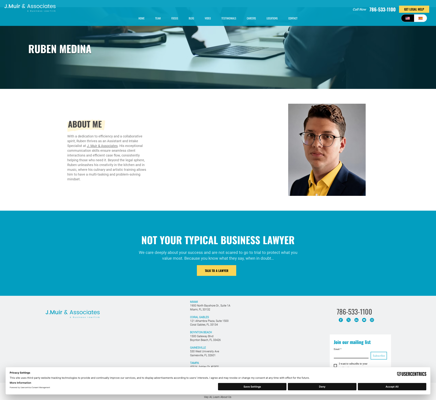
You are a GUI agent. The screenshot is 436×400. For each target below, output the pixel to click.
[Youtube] (364, 320)
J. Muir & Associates (102, 146)
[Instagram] (372, 320)
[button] (272, 18)
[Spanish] (420, 18)
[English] (407, 18)
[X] (348, 320)
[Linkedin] (356, 320)
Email (337, 349)
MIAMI (194, 301)
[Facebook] (341, 320)
